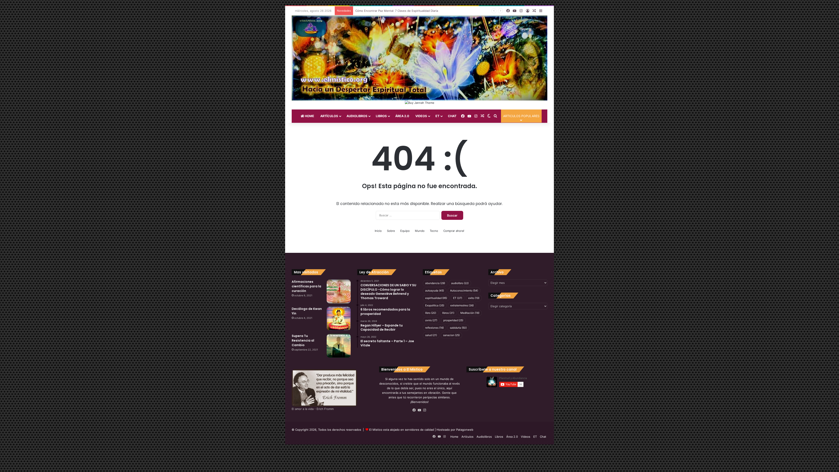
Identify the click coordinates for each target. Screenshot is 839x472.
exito (473, 298)
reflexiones (434, 327)
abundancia (435, 283)
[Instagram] (424, 410)
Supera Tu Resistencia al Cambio (303, 340)
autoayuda (434, 290)
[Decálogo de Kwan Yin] (339, 319)
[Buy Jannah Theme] (419, 102)
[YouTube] (419, 410)
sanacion (451, 335)
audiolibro (460, 283)
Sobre (391, 231)
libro (430, 312)
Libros (381, 116)
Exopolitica (434, 305)
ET (437, 116)
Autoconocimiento (464, 290)
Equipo (405, 231)
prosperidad (453, 320)
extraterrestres (462, 305)
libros (448, 312)
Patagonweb (464, 429)
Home (309, 116)
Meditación (469, 312)
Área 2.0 (402, 116)
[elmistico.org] (419, 58)
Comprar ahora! (453, 231)
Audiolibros (357, 116)
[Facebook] (414, 410)
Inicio (378, 231)
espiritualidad (436, 298)
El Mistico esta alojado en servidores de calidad (401, 429)
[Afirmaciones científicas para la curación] (339, 291)
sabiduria (458, 327)
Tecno (434, 231)
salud (431, 335)
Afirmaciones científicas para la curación (306, 286)
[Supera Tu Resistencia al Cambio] (339, 346)
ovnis (431, 320)
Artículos (329, 116)
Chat (452, 116)
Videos (421, 116)
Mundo (420, 231)
